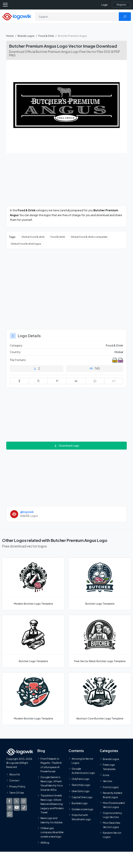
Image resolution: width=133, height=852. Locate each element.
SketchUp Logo (81, 785)
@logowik (27, 512)
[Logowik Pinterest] (10, 808)
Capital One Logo (82, 797)
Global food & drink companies (89, 236)
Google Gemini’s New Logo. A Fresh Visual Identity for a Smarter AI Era (52, 783)
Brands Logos (26, 35)
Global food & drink (33, 236)
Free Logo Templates (109, 766)
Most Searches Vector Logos (111, 824)
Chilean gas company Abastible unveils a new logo (52, 832)
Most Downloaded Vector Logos (114, 804)
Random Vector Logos (112, 834)
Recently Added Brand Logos (112, 794)
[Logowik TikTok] (24, 808)
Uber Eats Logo (81, 791)
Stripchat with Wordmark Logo (81, 817)
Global (118, 352)
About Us (14, 774)
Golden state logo (82, 809)
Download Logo (69, 445)
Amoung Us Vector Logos (82, 760)
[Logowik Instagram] (23, 801)
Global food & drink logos (26, 243)
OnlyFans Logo (80, 778)
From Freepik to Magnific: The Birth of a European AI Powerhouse (51, 765)
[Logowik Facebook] (9, 801)
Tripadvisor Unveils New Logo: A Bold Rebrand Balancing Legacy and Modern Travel (52, 804)
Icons (106, 775)
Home (10, 35)
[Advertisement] (66, 181)
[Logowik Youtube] (17, 808)
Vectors (107, 781)
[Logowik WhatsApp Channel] (10, 814)
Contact (14, 780)
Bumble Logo (80, 803)
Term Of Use (16, 792)
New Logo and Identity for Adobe (52, 820)
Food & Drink (46, 35)
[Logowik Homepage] (16, 16)
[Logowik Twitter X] (16, 801)
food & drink (57, 236)
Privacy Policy (17, 786)
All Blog (45, 842)
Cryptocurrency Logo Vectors (112, 815)
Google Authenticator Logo (83, 770)
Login (104, 4)
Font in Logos (111, 787)
